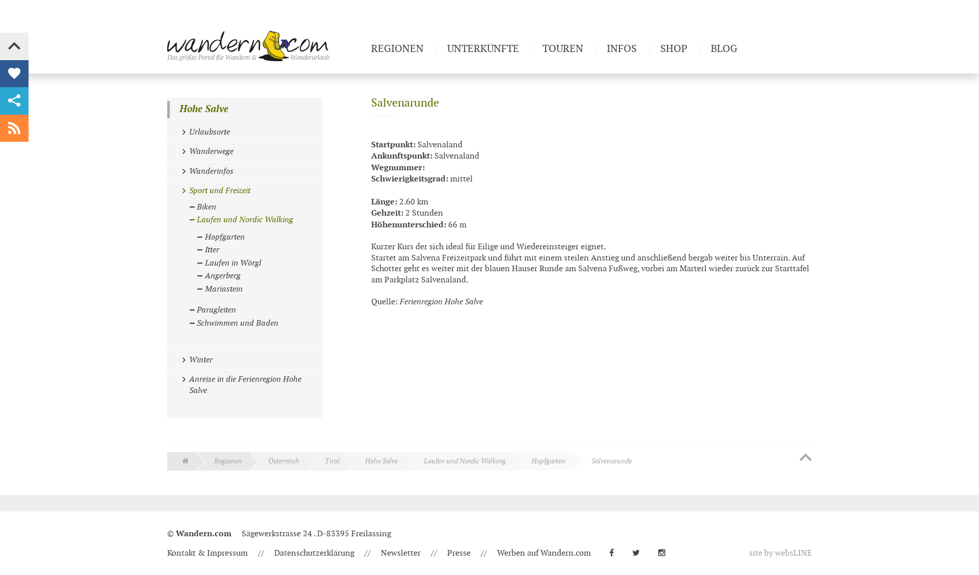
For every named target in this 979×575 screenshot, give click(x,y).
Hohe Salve (203, 109)
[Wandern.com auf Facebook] (615, 553)
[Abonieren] (14, 128)
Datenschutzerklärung (314, 553)
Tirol (332, 461)
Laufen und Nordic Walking (465, 461)
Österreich (283, 461)
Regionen (228, 461)
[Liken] (14, 74)
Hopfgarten (548, 461)
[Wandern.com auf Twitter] (640, 553)
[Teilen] (14, 101)
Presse (459, 553)
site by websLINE (780, 553)
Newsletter (401, 553)
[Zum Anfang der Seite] (806, 458)
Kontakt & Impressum (207, 553)
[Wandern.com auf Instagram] (666, 553)
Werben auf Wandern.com (544, 553)
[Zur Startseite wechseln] (265, 46)
